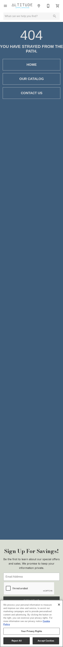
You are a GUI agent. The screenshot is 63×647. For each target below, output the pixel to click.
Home (32, 64)
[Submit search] (54, 16)
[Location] (39, 6)
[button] (5, 6)
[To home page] (22, 6)
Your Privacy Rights (31, 631)
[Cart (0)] (58, 6)
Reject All (17, 640)
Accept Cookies (46, 640)
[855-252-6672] (48, 6)
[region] (31, 623)
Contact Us (31, 93)
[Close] (59, 604)
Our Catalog (31, 79)
